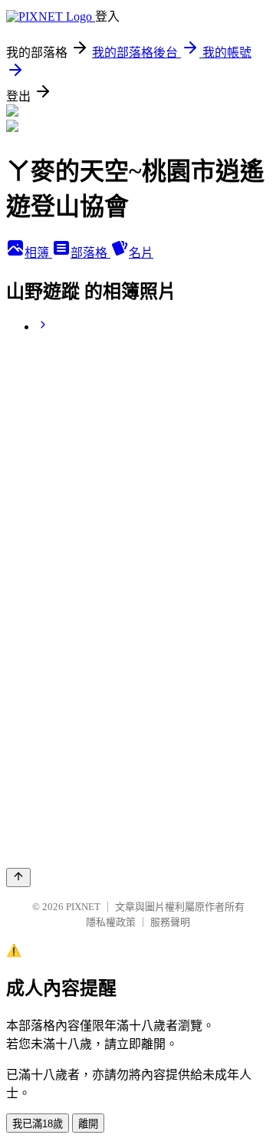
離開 (88, 1124)
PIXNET (83, 906)
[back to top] (18, 877)
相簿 (38, 252)
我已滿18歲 (37, 1124)
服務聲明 (170, 922)
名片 (141, 252)
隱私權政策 (111, 922)
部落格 (90, 252)
